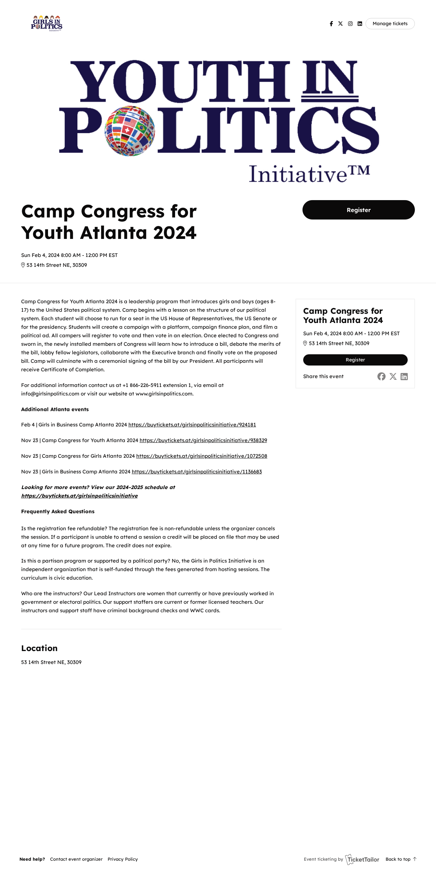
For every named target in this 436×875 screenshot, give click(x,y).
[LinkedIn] (360, 23)
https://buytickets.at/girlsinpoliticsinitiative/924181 (192, 424)
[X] (340, 23)
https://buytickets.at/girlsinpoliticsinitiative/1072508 (201, 456)
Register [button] (359, 209)
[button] (76, 859)
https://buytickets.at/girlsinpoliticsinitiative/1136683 (197, 471)
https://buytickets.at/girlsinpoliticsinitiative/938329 (203, 440)
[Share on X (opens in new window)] (393, 376)
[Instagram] (350, 23)
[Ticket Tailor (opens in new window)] (362, 859)
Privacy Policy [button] (123, 859)
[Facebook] (331, 23)
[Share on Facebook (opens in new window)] (381, 376)
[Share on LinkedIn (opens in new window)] (404, 376)
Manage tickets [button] (390, 23)
